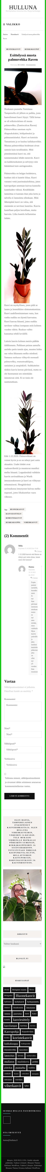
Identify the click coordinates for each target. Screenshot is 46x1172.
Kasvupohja (11, 1031)
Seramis (16, 1073)
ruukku (31, 1067)
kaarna (27, 1014)
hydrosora (8, 1002)
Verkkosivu (9, 759)
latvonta (20, 1056)
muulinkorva (23, 1062)
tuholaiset (8, 1080)
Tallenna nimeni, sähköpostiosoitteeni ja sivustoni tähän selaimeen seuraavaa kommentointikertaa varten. (23, 782)
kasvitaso (33, 1025)
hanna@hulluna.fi (10, 1140)
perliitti (35, 1062)
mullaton (9, 1061)
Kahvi (34, 1014)
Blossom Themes (12, 1168)
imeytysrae (30, 1008)
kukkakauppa (13, 522)
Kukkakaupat (32, 49)
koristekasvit (14, 518)
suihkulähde (25, 1073)
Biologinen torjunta (19, 990)
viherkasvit (31, 522)
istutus (7, 1013)
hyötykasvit (19, 1002)
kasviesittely (13, 514)
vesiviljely (19, 1080)
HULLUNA (23, 7)
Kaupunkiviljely (27, 1032)
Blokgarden (8, 996)
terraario (35, 1074)
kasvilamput (10, 1025)
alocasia (6, 990)
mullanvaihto (31, 1056)
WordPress (36, 1168)
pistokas (8, 1067)
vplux (26, 1086)
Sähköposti (10, 743)
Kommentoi (9, 699)
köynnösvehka (10, 1050)
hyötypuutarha (33, 1002)
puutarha (20, 1067)
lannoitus (9, 1055)
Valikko (13, 24)
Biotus (32, 990)
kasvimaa (23, 1026)
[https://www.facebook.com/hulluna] (6, 1120)
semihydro (7, 1074)
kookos (6, 1038)
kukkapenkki (25, 1044)
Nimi (7, 728)
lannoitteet (23, 1050)
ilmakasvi (7, 1008)
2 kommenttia (31, 65)
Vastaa (39, 551)
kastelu (7, 1020)
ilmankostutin (18, 1008)
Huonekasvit (13, 49)
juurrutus (18, 1014)
